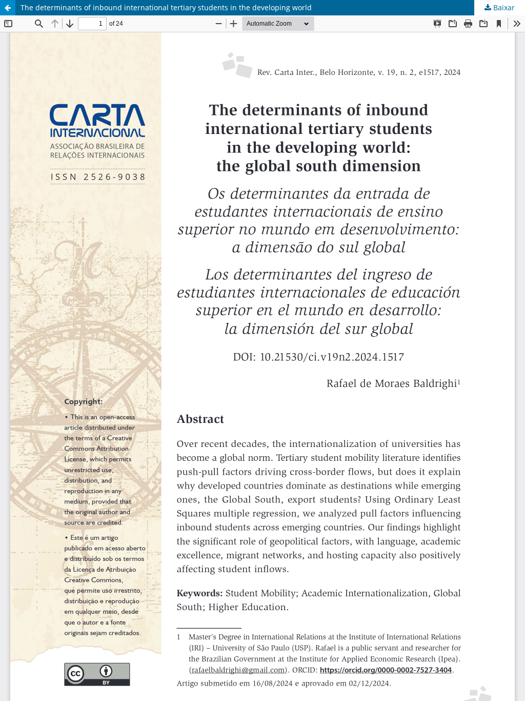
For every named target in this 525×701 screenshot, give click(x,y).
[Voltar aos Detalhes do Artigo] (7, 7)
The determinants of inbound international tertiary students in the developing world (166, 7)
